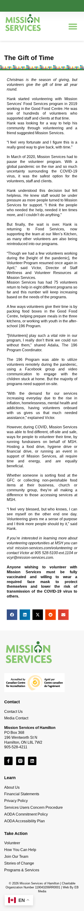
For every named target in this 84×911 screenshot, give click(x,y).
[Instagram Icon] (20, 761)
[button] (73, 26)
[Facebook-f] (8, 761)
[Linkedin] (32, 761)
